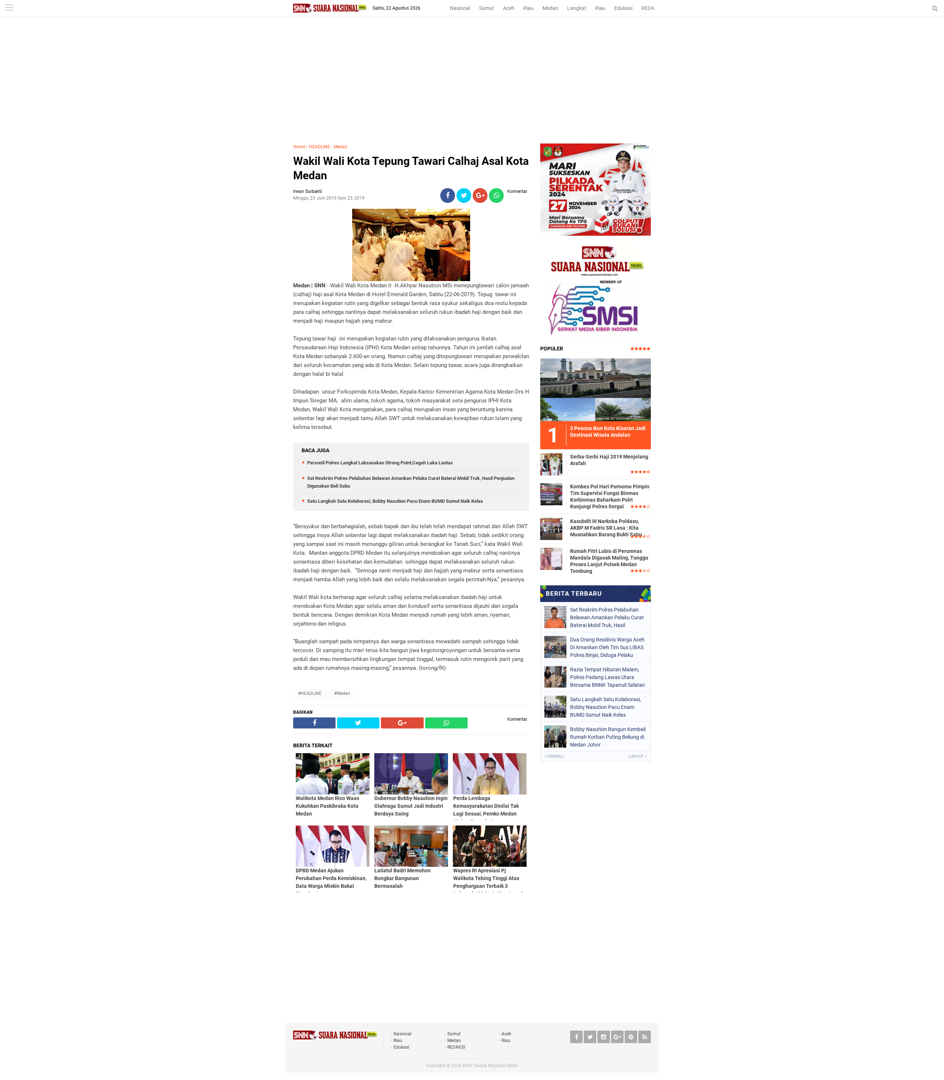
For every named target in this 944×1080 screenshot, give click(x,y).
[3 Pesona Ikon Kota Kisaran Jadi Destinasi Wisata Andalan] (595, 389)
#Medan (342, 693)
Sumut (486, 8)
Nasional (460, 8)
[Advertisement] (472, 88)
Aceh (508, 8)
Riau (528, 8)
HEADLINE (319, 146)
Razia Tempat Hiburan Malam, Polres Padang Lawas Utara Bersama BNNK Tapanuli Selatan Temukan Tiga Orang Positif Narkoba (607, 677)
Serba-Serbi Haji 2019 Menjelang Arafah (609, 460)
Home (299, 146)
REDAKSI (651, 8)
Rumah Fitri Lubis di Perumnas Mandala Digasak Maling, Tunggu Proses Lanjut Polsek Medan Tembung (609, 561)
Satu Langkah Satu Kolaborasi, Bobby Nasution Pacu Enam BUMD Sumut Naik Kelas (395, 501)
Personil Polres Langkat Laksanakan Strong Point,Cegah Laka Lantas (380, 462)
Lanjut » (638, 756)
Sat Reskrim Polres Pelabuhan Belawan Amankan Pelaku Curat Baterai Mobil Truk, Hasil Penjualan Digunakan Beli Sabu (607, 617)
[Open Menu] (9, 8)
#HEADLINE (310, 693)
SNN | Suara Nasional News (490, 1065)
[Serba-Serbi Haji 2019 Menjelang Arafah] (551, 463)
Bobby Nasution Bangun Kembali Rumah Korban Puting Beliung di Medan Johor (608, 737)
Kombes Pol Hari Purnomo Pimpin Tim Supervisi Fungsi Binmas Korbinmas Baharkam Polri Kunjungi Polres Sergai (609, 497)
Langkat (576, 8)
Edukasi (623, 8)
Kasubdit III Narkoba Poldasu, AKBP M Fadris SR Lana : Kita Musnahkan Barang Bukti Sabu (606, 527)
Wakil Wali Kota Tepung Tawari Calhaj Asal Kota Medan (411, 168)
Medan (550, 8)
